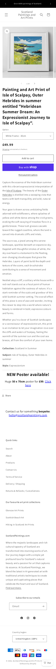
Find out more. (13, 587)
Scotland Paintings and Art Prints (26, 661)
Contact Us (11, 469)
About (8, 455)
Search (9, 448)
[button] (6, 14)
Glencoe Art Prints (15, 510)
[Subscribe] (43, 606)
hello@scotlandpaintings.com (28, 415)
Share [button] (8, 395)
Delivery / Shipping (15, 483)
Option (5, 129)
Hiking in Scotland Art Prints (20, 524)
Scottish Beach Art (15, 517)
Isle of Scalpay (13, 190)
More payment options (28, 175)
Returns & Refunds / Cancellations (23, 490)
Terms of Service (14, 476)
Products (10, 462)
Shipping (5, 149)
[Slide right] (34, 83)
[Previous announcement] (5, 4)
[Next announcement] (50, 4)
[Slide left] (21, 83)
